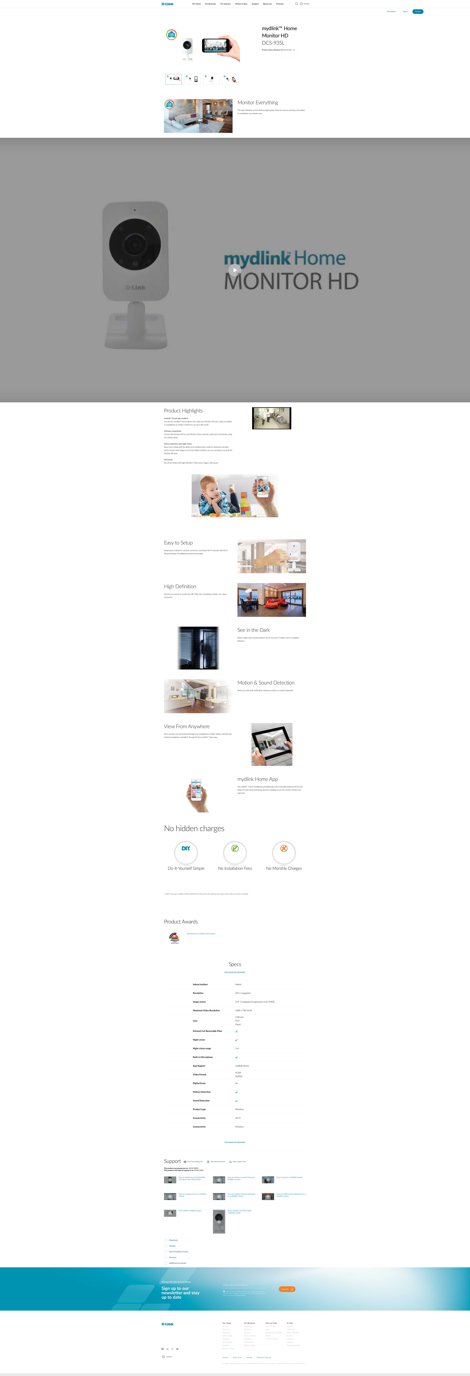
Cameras (226, 1332)
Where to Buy (228, 1348)
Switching (248, 1326)
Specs (405, 11)
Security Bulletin (293, 1345)
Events (290, 1336)
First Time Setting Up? (195, 1162)
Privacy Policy (240, 1295)
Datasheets (173, 1240)
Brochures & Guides (274, 1332)
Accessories (227, 1342)
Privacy (225, 1357)
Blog (267, 1329)
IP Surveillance (250, 1336)
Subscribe (285, 1289)
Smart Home (228, 1336)
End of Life (293, 50)
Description (391, 11)
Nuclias (247, 1332)
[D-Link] (169, 4)
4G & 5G (226, 1329)
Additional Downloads (177, 1263)
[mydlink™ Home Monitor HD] (235, 270)
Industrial (248, 1339)
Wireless (247, 1329)
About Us (290, 1329)
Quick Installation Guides (178, 1252)
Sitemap (249, 1357)
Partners (290, 1339)
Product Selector (272, 1339)
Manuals (172, 1246)
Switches (226, 1339)
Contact (290, 1342)
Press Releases (293, 1332)
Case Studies (271, 1326)
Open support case (239, 1162)
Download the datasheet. (235, 972)
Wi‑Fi (225, 1326)
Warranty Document (218, 1162)
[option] (202, 49)
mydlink (226, 1345)
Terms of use (237, 1357)
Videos (268, 1336)
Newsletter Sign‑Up (264, 1357)
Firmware (172, 1257)
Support (418, 11)
